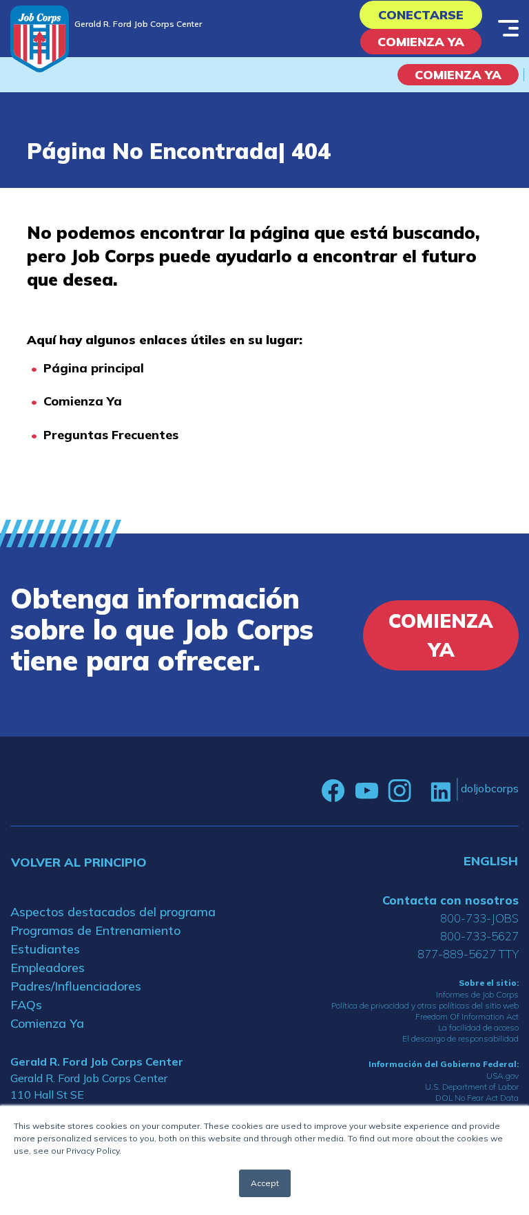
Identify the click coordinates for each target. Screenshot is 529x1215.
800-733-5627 (479, 936)
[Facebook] (333, 791)
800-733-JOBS (479, 918)
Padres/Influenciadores (75, 986)
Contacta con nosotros (450, 900)
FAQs (26, 1005)
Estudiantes (45, 949)
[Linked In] (440, 791)
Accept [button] (265, 1183)
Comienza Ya (420, 42)
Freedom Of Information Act (467, 1016)
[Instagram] (399, 791)
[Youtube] (366, 791)
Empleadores (47, 967)
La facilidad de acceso (478, 1027)
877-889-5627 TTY (468, 954)
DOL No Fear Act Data (477, 1097)
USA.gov (502, 1075)
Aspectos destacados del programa (113, 912)
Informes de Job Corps (477, 994)
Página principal (93, 368)
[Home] (39, 39)
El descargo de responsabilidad (460, 1038)
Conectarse (421, 15)
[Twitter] (420, 791)
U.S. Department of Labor (472, 1086)
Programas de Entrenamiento (95, 930)
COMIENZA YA (458, 75)
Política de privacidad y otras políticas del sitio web (425, 1005)
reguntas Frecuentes (115, 435)
